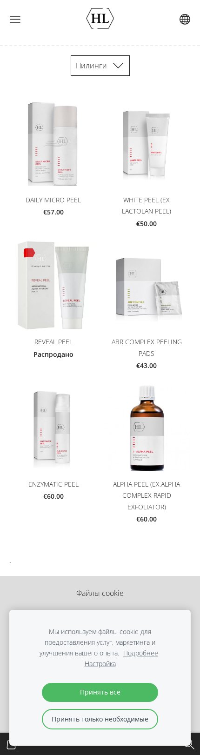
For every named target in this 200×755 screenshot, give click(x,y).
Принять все (100, 692)
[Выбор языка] (185, 19)
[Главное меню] (15, 19)
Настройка (100, 663)
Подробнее (140, 652)
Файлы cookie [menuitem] (100, 593)
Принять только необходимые (100, 719)
